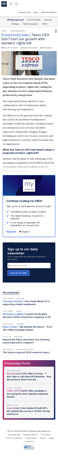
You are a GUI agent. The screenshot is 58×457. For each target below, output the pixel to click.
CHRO (44, 24)
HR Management (15, 19)
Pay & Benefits (33, 20)
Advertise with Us (30, 434)
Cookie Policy (31, 438)
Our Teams (45, 434)
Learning (48, 20)
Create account (24, 12)
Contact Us (30, 441)
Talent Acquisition (31, 24)
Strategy (15, 24)
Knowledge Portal (17, 363)
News (4, 31)
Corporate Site (14, 434)
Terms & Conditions (14, 438)
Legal (51, 438)
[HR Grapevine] (4, 4)
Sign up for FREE (18, 273)
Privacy (43, 438)
